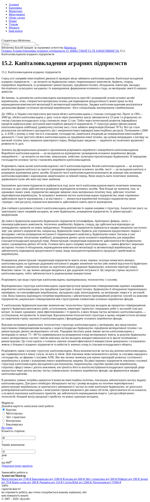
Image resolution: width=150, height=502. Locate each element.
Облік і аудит (17, 17)
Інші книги (16, 30)
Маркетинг (16, 11)
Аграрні (14, 4)
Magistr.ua (70, 47)
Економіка (15, 7)
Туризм (13, 24)
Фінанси (14, 27)
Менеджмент (17, 14)
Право (13, 21)
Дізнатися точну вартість (17, 465)
